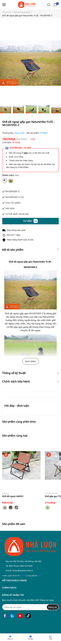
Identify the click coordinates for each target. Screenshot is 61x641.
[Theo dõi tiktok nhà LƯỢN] (28, 616)
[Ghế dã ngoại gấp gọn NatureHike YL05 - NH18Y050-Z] (30, 63)
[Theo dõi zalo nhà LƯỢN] (12, 616)
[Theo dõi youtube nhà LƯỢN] (20, 616)
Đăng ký (52, 607)
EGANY (23, 575)
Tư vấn (27, 221)
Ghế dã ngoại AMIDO (12, 496)
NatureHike (19, 133)
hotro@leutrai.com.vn (22, 570)
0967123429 (26, 565)
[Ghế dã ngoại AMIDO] (21, 465)
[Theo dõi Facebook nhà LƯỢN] (5, 616)
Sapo (40, 575)
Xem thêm (30, 361)
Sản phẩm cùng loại (15, 435)
